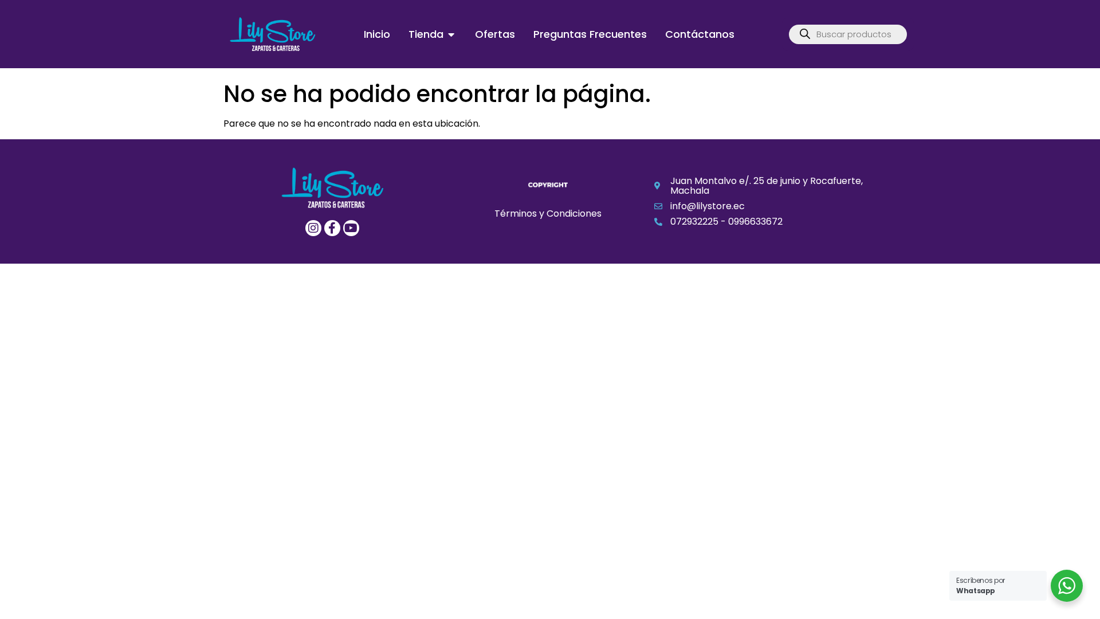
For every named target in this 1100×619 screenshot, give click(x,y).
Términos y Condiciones (548, 213)
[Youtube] (351, 228)
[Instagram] (313, 228)
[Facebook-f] (332, 228)
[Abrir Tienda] (451, 34)
